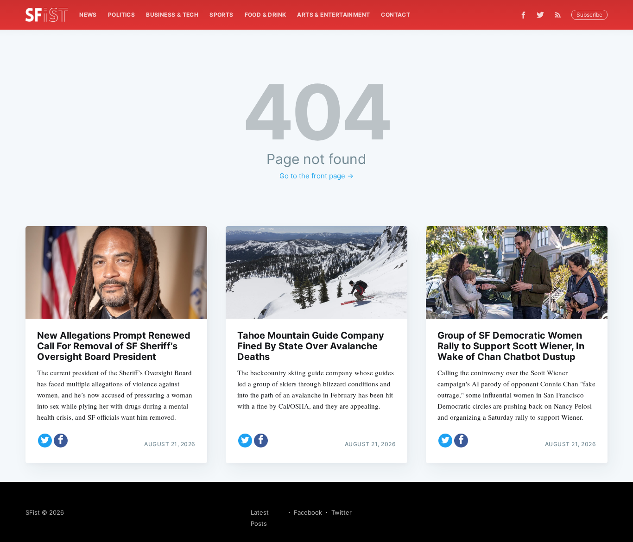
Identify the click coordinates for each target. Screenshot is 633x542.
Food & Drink (265, 14)
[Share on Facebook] (61, 440)
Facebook (308, 512)
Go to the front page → (316, 175)
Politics (121, 14)
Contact (395, 14)
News (88, 14)
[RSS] (560, 15)
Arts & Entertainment (333, 14)
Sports (221, 14)
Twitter (341, 512)
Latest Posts (260, 518)
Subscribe (589, 14)
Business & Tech (172, 14)
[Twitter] (540, 15)
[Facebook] (523, 15)
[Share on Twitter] (45, 440)
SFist (32, 512)
